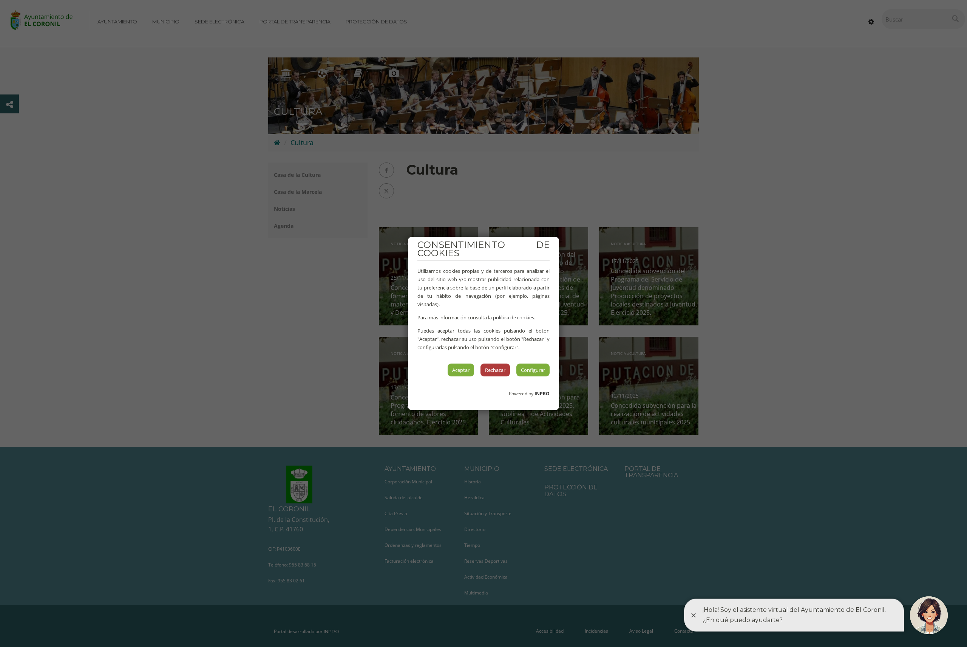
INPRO (542, 393)
